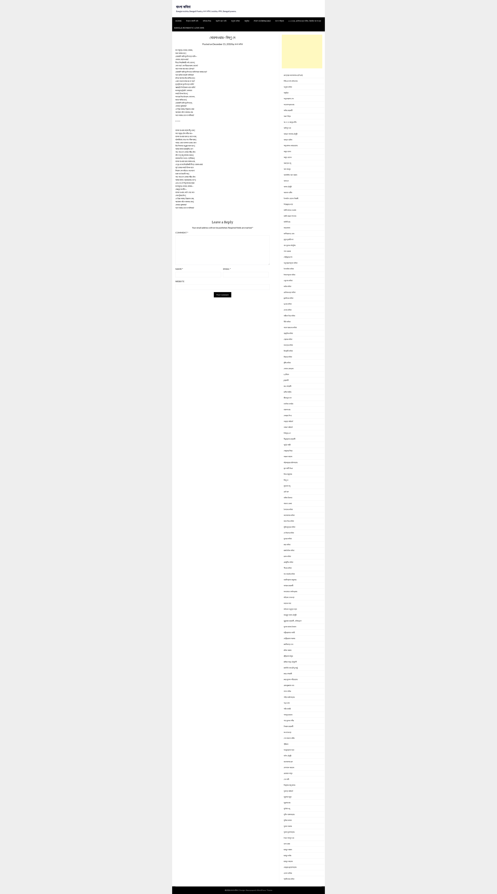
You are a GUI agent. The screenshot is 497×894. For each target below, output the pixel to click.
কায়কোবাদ (287, 228)
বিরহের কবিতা (288, 357)
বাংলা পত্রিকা (279, 21)
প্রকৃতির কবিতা (288, 333)
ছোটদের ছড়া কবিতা (289, 292)
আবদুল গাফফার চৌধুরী (290, 134)
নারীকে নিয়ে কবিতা (289, 315)
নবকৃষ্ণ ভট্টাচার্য (288, 421)
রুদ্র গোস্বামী (288, 673)
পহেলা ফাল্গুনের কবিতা (290, 327)
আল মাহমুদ (287, 169)
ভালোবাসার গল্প (288, 761)
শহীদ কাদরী (287, 709)
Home (178, 21)
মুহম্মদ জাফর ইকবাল (290, 626)
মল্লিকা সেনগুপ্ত (289, 597)
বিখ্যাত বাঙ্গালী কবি (192, 21)
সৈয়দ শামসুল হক (289, 838)
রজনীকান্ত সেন (288, 644)
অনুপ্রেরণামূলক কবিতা (290, 263)
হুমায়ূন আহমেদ (288, 861)
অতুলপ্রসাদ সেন (289, 98)
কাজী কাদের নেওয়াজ (290, 210)
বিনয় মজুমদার (288, 474)
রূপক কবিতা (287, 556)
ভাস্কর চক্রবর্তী (288, 585)
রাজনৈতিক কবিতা (289, 550)
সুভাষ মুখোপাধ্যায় (289, 832)
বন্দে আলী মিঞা (288, 468)
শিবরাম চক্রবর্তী (288, 726)
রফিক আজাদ (287, 650)
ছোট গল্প (286, 491)
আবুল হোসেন (288, 157)
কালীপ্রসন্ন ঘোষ (289, 233)
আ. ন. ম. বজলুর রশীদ (290, 122)
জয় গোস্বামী (287, 386)
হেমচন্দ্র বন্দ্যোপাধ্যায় (290, 867)
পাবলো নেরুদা (288, 503)
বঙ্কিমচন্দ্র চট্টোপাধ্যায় (291, 462)
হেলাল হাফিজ (288, 873)
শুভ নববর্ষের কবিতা (289, 574)
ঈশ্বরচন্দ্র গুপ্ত (288, 204)
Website (179, 281)
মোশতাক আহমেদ (289, 767)
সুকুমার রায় (287, 802)
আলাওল (286, 181)
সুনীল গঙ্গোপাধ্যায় (289, 814)
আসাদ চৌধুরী (288, 186)
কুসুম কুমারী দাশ (288, 239)
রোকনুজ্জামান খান (289, 685)
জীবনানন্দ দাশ (288, 398)
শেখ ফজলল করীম (289, 738)
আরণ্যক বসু (287, 163)
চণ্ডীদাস (286, 374)
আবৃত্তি (246, 21)
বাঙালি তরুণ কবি (221, 21)
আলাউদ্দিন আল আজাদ (290, 175)
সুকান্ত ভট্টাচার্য (288, 791)
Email (227, 269)
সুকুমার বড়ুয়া (287, 797)
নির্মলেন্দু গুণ (287, 433)
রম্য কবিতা (287, 544)
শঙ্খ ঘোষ (287, 703)
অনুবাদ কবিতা (235, 21)
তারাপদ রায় (287, 409)
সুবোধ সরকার (288, 826)
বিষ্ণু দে (286, 480)
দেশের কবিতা (287, 310)
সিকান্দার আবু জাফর (289, 785)
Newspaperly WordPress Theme (259, 890)
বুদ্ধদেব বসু (287, 486)
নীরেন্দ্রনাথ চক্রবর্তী (289, 439)
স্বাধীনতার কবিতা (289, 879)
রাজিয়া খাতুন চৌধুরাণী (290, 662)
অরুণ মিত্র (287, 116)
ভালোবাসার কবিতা (289, 515)
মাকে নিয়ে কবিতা (289, 521)
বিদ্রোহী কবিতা (288, 351)
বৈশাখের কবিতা (288, 509)
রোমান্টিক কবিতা (288, 562)
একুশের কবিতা (288, 280)
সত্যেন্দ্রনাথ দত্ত (289, 750)
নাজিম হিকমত (288, 497)
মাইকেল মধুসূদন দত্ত (290, 609)
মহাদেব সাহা (287, 603)
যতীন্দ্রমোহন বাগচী (289, 632)
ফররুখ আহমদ (288, 456)
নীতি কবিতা (287, 321)
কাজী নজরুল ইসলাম (290, 216)
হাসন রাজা (287, 844)
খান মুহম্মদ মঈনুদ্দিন (290, 245)
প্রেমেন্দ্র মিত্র (288, 450)
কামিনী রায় (287, 222)
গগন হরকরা (287, 251)
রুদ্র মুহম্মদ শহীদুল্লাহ (291, 679)
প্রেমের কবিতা (288, 339)
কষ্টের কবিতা (287, 286)
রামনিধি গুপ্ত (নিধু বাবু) (291, 668)
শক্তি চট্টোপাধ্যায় (289, 697)
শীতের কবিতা (288, 568)
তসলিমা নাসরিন (288, 404)
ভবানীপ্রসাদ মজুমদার (290, 580)
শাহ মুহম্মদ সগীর (289, 720)
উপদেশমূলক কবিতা (289, 274)
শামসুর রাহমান (288, 714)
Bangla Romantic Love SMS (189, 28)
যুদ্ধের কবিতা (288, 538)
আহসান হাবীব (288, 192)
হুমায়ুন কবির (287, 855)
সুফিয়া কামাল (288, 820)
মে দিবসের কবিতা (289, 533)
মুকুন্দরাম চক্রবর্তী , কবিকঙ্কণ (293, 621)
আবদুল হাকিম (288, 139)
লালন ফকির (287, 691)
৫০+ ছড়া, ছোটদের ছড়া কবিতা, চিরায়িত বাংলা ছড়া (304, 21)
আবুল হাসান (287, 151)
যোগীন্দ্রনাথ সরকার (289, 638)
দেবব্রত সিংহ (288, 415)
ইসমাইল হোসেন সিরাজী (291, 198)
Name (179, 269)
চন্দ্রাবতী (286, 380)
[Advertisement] (302, 51)
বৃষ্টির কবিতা (287, 362)
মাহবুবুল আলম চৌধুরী (290, 615)
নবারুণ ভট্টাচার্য (288, 427)
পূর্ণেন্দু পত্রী (287, 445)
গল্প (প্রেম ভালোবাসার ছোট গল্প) (293, 75)
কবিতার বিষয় (207, 21)
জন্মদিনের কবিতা (288, 298)
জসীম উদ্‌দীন (287, 392)
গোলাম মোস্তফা (289, 368)
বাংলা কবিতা (183, 6)
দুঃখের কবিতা (288, 304)
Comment (181, 232)
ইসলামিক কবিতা (289, 269)
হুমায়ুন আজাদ (288, 849)
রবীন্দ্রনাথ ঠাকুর (288, 656)
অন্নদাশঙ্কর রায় (289, 104)
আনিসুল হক (287, 128)
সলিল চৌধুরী (287, 755)
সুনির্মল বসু (287, 808)
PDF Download (262, 21)
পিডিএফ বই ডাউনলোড (291, 81)
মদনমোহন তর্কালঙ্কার (290, 591)
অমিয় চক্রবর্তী (288, 110)
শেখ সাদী (286, 779)
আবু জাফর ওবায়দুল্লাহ (291, 145)
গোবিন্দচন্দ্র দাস (288, 257)
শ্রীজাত (286, 744)
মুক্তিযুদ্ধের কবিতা (289, 527)
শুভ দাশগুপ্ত (287, 732)
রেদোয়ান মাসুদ (288, 773)
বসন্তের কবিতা (288, 345)
